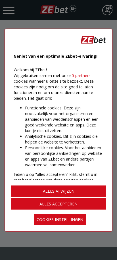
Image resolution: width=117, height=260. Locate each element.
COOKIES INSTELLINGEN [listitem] (60, 219)
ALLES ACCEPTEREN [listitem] (58, 204)
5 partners (81, 75)
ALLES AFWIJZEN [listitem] (58, 191)
